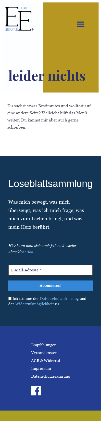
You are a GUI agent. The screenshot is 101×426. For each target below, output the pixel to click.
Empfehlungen (43, 345)
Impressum (41, 368)
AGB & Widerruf (45, 360)
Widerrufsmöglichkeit (34, 304)
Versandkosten (44, 352)
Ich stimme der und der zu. (47, 301)
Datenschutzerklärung (59, 298)
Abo (29, 252)
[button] (81, 24)
